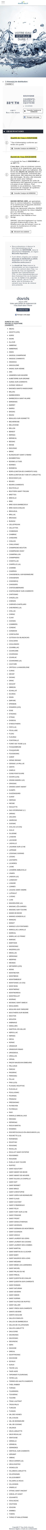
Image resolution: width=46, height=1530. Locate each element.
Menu (3, 3)
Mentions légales (14, 1529)
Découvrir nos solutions (21, 232)
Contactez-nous (23, 310)
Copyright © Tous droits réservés (23, 1527)
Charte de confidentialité (29, 1529)
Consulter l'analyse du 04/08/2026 (34, 111)
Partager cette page (33, 117)
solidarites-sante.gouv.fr (21, 262)
